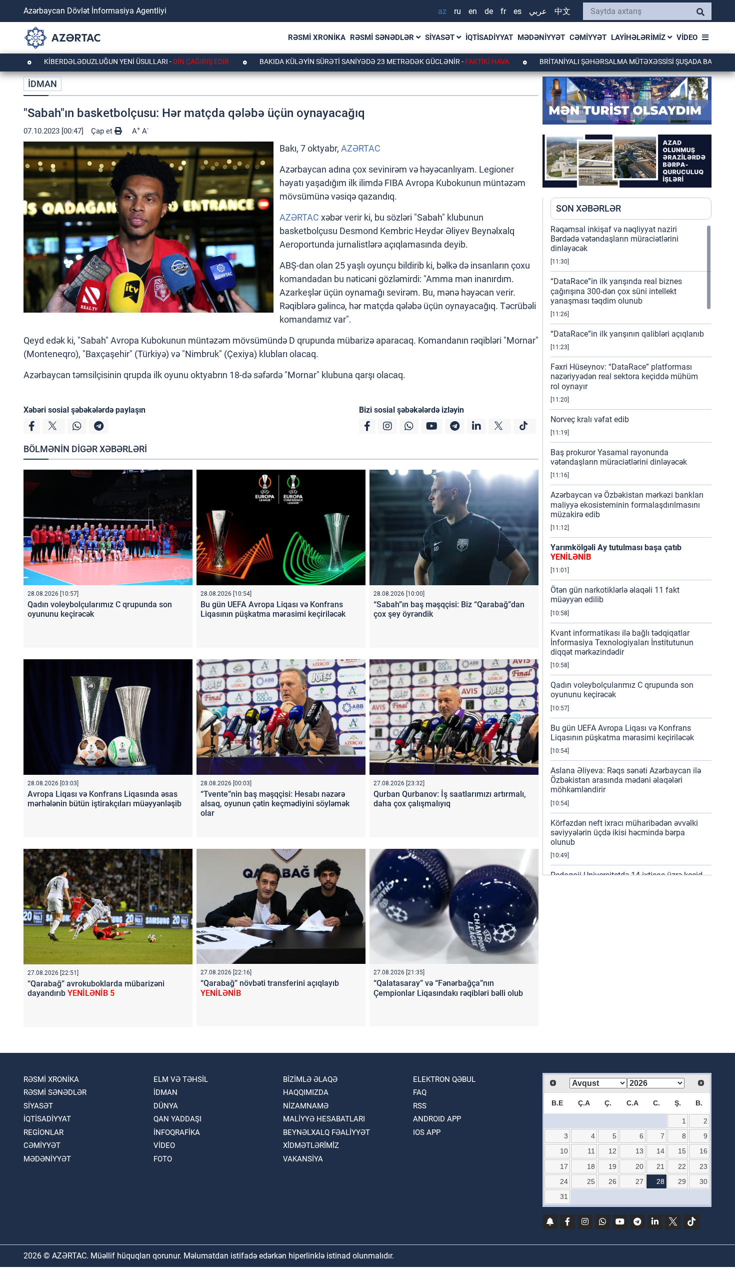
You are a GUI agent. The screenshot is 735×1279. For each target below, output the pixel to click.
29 (682, 1181)
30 (704, 1181)
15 (682, 1151)
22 (682, 1166)
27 (640, 1181)
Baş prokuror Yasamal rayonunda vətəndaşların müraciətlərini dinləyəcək (618, 457)
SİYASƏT (440, 37)
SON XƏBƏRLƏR (588, 208)
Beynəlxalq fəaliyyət (326, 1132)
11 (591, 1151)
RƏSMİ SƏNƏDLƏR (383, 37)
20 (640, 1166)
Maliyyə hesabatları (324, 1118)
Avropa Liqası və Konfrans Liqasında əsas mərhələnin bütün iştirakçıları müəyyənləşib (105, 798)
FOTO (163, 1158)
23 (704, 1166)
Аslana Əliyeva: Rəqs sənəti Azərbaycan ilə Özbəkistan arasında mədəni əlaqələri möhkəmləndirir (625, 780)
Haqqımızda (305, 1092)
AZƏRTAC (360, 148)
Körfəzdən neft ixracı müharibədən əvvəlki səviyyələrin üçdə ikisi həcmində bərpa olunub (624, 832)
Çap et (102, 131)
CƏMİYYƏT (588, 37)
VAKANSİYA (303, 1158)
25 (591, 1181)
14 (660, 1151)
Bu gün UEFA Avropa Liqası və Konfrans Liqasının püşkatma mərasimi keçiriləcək (273, 609)
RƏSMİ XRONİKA (317, 37)
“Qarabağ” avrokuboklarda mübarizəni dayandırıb (96, 988)
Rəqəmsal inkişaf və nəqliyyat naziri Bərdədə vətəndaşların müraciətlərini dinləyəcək (614, 239)
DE (488, 11)
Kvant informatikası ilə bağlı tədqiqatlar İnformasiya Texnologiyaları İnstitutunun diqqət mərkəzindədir (622, 642)
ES (518, 11)
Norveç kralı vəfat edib (589, 419)
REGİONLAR (44, 1132)
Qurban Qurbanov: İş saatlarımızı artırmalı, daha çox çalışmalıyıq (450, 798)
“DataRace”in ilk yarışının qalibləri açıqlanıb (627, 334)
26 (612, 1181)
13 (640, 1151)
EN (472, 11)
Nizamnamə (305, 1105)
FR (503, 11)
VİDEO (687, 37)
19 (612, 1166)
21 (660, 1166)
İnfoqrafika (177, 1132)
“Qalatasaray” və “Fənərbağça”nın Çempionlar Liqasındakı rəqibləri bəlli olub (448, 987)
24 (564, 1181)
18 (591, 1166)
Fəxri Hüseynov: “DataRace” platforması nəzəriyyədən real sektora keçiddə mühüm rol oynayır (624, 376)
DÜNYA (166, 1105)
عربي (538, 11)
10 (564, 1151)
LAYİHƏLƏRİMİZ (639, 37)
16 (704, 1151)
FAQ (419, 1092)
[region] (631, 550)
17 (564, 1166)
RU (457, 11)
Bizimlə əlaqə (310, 1079)
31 (564, 1196)
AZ (442, 11)
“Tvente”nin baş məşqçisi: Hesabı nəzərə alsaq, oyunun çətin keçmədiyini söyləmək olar (275, 803)
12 (612, 1151)
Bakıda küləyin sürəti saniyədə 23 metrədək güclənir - (328, 62)
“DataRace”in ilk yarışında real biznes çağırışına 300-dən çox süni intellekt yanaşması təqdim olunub (616, 291)
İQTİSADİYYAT (489, 37)
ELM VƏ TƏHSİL (181, 1079)
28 (660, 1181)
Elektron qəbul (444, 1079)
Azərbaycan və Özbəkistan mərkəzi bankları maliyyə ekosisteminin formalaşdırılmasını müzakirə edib (627, 504)
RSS (419, 1105)
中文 (562, 11)
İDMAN (42, 84)
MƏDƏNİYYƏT (541, 37)
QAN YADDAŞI (178, 1118)
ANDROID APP (437, 1118)
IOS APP (426, 1132)
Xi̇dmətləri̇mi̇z (311, 1145)
